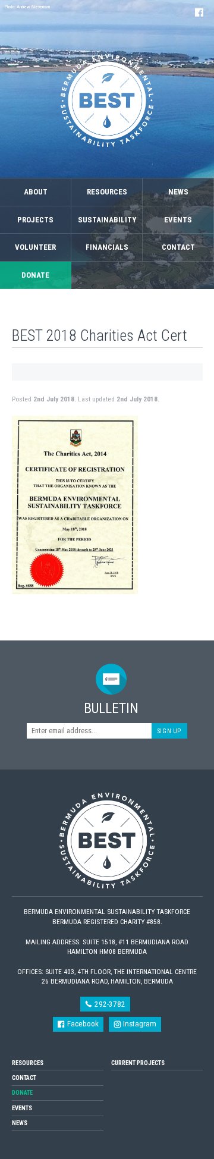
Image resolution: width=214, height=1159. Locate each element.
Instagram (138, 1023)
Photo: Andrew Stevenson (27, 7)
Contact (178, 247)
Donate (35, 275)
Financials (107, 247)
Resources (107, 191)
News (178, 191)
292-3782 (109, 1004)
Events (178, 219)
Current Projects (138, 1063)
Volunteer (35, 247)
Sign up (169, 731)
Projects (35, 219)
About (36, 191)
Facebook (82, 1023)
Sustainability (107, 219)
